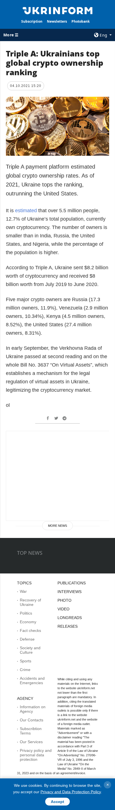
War (23, 591)
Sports (25, 661)
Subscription (31, 21)
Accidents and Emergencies (32, 680)
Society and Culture (30, 650)
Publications (72, 583)
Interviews (70, 591)
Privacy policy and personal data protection (36, 755)
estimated (26, 210)
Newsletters (57, 21)
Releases (68, 626)
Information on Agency (32, 709)
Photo (64, 600)
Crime (25, 669)
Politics (26, 613)
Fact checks (30, 630)
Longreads (70, 617)
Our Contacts (31, 720)
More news (57, 525)
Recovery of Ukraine (30, 602)
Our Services (31, 742)
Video (64, 609)
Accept (57, 801)
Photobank (80, 21)
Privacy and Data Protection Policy (70, 792)
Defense (27, 639)
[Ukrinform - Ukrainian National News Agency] (58, 10)
